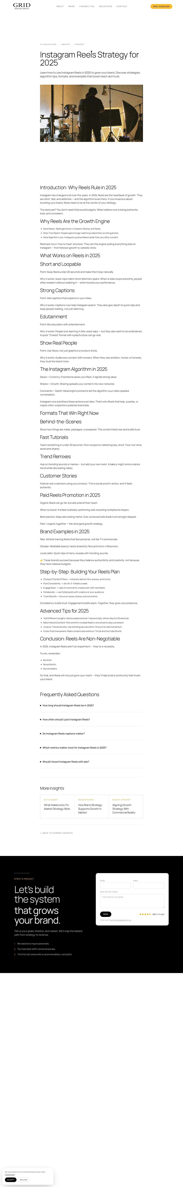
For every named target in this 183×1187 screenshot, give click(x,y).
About (60, 6)
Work (71, 6)
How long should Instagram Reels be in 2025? (68, 705)
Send (105, 914)
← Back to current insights (56, 833)
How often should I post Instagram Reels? (66, 719)
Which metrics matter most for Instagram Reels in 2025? (75, 747)
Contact (122, 6)
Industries (105, 6)
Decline (23, 1180)
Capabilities (86, 6)
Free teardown (161, 6)
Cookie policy (10, 1174)
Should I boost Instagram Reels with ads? (66, 761)
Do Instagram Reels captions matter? (64, 733)
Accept (10, 1180)
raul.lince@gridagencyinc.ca (120, 920)
